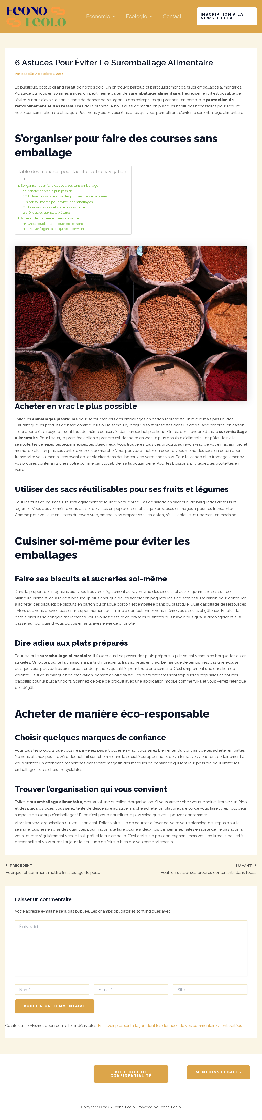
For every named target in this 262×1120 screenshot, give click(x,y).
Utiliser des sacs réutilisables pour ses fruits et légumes (67, 196)
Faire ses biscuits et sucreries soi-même (56, 207)
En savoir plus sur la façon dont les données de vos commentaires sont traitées (170, 1025)
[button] (113, 16)
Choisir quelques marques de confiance (56, 224)
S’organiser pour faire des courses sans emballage (59, 185)
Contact (172, 16)
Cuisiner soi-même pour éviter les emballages (57, 202)
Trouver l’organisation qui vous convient (56, 229)
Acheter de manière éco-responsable (50, 218)
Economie (98, 16)
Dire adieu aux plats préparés (49, 212)
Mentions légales (218, 1072)
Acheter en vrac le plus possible (50, 191)
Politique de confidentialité (131, 1074)
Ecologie (136, 16)
